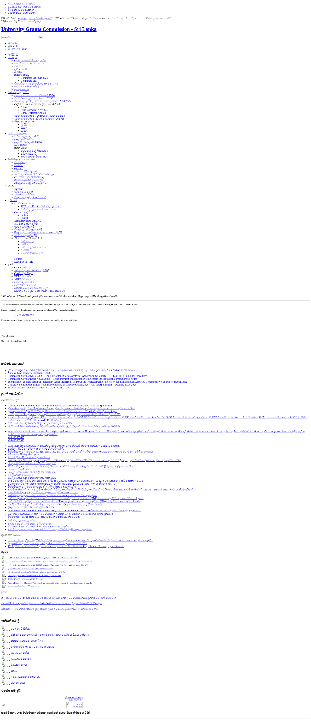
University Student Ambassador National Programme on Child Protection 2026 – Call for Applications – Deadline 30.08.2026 (72, 384)
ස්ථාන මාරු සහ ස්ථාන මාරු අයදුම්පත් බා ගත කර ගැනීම (38, 526)
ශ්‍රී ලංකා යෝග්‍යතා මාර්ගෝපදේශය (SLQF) (31, 507)
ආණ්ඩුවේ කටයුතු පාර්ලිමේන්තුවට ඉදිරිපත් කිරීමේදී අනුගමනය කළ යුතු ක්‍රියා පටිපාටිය (55, 504)
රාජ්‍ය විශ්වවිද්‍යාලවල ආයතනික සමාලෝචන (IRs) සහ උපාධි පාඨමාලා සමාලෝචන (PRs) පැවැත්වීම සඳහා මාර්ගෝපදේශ (74, 501)
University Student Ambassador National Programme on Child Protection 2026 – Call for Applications (60, 405)
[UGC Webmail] (74, 704)
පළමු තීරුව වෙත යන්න (21, 9)
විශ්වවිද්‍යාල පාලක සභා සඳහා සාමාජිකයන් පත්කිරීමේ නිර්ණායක (44, 516)
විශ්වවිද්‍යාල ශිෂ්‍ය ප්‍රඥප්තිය (22, 520)
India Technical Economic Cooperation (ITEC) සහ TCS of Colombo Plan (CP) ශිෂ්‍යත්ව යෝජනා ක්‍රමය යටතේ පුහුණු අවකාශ (74, 510)
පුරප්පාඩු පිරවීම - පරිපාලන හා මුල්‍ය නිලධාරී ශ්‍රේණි (36, 448)
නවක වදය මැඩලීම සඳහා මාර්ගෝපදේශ (30, 523)
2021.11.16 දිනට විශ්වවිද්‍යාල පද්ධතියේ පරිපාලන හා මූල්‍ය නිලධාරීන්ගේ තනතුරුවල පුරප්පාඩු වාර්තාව (64, 445)
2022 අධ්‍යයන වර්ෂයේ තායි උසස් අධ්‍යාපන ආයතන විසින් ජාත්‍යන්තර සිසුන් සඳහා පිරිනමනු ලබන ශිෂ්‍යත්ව (66, 546)
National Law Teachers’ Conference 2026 (29, 373)
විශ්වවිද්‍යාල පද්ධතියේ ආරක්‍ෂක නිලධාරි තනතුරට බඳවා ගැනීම (42, 486)
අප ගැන (22, 18)
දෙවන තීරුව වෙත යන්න (22, 12)
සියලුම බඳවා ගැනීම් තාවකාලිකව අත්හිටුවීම (32, 463)
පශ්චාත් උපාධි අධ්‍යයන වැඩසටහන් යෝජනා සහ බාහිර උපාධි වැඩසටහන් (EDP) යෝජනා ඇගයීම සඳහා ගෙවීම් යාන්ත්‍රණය (76, 498)
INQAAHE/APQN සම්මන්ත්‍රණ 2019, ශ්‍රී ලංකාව (25, 579)
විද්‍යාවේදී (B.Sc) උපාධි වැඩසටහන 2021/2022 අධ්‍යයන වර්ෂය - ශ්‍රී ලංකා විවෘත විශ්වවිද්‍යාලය (51, 603)
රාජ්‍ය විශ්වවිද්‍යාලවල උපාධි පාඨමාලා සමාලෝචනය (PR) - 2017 (43, 492)
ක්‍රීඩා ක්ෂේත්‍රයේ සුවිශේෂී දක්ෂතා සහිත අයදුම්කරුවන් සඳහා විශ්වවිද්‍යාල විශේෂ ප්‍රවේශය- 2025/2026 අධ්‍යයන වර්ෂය (71, 370)
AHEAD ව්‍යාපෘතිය (21, 658)
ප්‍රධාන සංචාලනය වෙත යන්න (24, 7)
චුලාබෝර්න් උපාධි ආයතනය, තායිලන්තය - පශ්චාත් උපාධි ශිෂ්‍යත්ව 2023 (47, 543)
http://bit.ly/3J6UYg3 (24, 315)
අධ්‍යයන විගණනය (18, 469)
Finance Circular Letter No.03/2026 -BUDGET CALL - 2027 (39, 387)
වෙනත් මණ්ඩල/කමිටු (41, 18)
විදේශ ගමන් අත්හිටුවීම (21, 475)
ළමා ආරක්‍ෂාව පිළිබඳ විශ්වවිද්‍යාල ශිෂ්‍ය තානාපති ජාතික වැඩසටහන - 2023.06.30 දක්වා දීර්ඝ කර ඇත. (62, 411)
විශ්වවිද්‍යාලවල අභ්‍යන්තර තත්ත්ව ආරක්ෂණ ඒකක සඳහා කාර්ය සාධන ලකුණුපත (52, 495)
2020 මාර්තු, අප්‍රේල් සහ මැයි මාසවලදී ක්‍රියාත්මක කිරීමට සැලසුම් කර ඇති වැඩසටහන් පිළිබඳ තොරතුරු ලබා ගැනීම (70, 466)
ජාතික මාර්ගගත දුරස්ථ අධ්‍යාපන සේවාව (33, 646)
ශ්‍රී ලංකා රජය (18, 682)
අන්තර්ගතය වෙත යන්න (21, 4)
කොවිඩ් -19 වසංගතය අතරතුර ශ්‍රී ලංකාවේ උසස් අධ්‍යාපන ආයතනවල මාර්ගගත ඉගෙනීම (49, 609)
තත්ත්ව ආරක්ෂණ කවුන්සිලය (27, 640)
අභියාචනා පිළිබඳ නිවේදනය (23, 454)
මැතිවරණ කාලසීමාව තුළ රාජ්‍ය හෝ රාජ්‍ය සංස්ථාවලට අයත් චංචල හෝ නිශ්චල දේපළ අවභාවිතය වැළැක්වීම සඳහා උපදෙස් (75, 480)
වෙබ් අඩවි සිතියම (21, 628)
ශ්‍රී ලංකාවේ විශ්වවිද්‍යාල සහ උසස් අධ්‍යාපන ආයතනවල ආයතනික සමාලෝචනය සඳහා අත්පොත (60, 514)
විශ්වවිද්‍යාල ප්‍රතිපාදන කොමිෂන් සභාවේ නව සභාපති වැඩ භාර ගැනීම (34, 576)
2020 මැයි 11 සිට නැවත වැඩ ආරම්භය (29, 457)
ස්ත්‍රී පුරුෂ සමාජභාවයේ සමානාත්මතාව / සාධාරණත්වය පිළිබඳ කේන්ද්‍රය (50, 634)
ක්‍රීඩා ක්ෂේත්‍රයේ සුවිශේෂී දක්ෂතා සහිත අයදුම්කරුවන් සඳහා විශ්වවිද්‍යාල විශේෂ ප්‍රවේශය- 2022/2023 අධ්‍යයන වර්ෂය (71, 408)
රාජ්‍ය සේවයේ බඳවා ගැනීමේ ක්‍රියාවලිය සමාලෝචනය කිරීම (40, 423)
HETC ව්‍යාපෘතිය (20, 652)
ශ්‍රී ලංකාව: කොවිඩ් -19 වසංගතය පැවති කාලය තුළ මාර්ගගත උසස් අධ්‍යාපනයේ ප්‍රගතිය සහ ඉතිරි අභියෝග (58, 598)
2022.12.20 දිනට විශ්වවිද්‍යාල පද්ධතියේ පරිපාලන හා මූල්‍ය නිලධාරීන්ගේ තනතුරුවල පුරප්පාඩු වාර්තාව (64, 426)
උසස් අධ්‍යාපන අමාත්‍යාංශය (26, 676)
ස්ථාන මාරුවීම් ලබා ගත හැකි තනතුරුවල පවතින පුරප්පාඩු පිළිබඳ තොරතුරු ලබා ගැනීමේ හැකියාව (61, 483)
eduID (14, 670)
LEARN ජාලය (19, 664)
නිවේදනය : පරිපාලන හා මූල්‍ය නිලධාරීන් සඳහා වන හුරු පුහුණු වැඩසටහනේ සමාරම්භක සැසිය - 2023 (64, 414)
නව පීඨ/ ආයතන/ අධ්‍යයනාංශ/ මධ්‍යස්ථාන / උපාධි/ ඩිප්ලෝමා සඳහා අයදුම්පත (50, 529)
